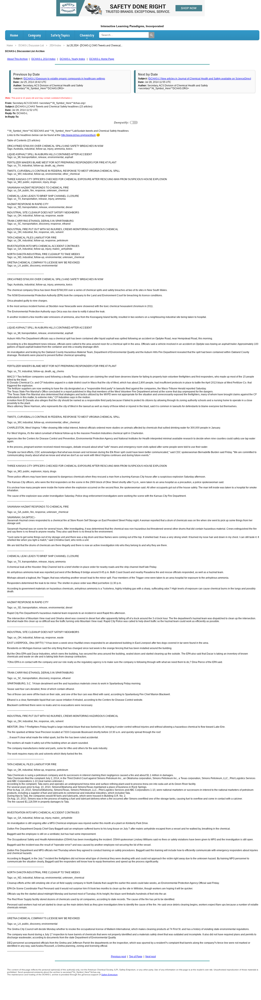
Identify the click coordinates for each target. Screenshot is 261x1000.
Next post (150, 956)
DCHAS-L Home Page (101, 59)
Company (34, 35)
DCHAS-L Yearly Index (72, 59)
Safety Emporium (109, 974)
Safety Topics (60, 35)
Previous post (118, 956)
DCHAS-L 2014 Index (43, 59)
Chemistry (87, 35)
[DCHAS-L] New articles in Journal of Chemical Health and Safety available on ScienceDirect (199, 78)
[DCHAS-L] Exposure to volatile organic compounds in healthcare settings (64, 78)
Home (14, 35)
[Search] (151, 35)
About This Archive (17, 59)
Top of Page (135, 956)
